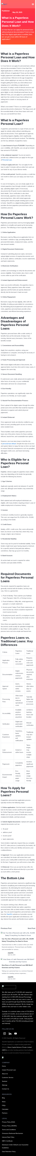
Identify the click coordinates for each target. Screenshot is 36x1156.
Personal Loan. (7, 160)
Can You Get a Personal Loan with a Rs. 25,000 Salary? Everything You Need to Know (18, 940)
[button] (32, 4)
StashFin (10, 914)
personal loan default (9, 443)
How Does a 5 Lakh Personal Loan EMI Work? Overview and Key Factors (17, 966)
